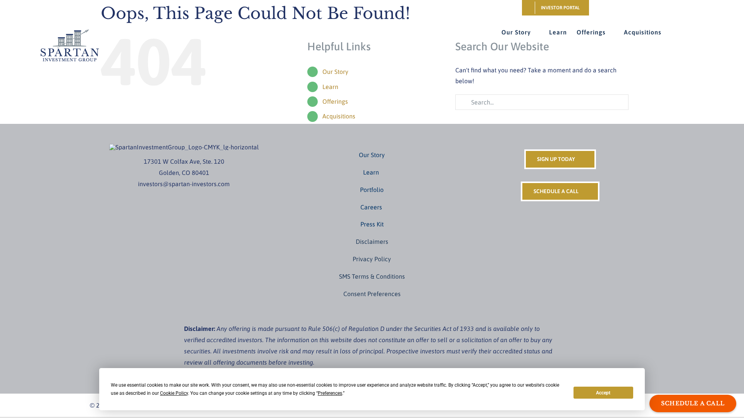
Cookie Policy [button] (174, 393)
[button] (673, 32)
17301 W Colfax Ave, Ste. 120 (184, 161)
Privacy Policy (372, 258)
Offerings (335, 101)
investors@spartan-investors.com (184, 183)
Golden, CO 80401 (184, 172)
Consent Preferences (372, 293)
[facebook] (165, 198)
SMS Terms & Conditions (372, 276)
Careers (372, 207)
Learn (330, 86)
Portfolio (372, 189)
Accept (603, 393)
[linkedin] (202, 198)
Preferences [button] (330, 393)
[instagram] (178, 198)
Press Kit (372, 224)
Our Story (372, 154)
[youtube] (190, 198)
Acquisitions (338, 116)
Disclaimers (372, 241)
